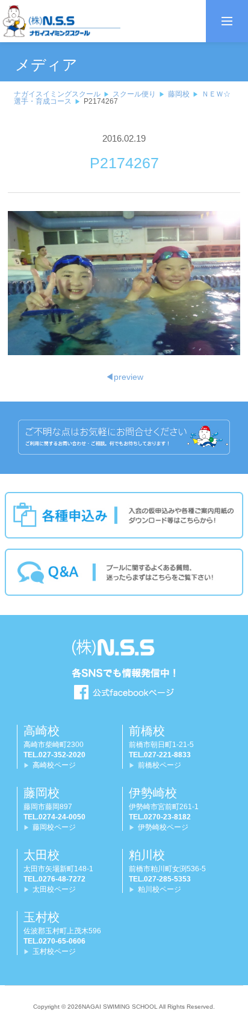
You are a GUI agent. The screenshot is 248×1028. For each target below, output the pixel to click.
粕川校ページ (159, 889)
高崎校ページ (54, 765)
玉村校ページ (54, 951)
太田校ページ (54, 889)
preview (124, 377)
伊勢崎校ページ (163, 827)
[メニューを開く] (227, 21)
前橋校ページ (159, 765)
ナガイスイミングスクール (57, 94)
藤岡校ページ (54, 827)
